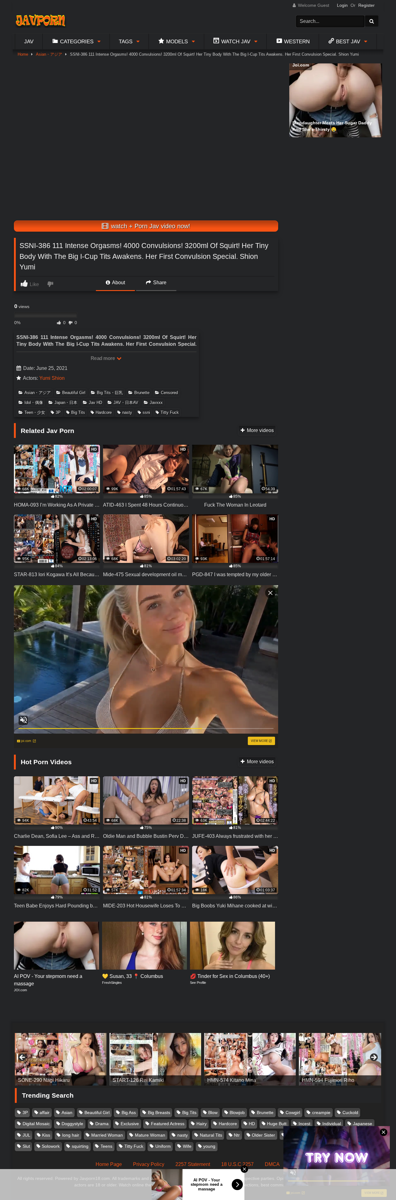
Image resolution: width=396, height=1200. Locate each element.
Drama (102, 1123)
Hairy (201, 1123)
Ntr (237, 1135)
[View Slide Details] (60, 1059)
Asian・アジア (49, 54)
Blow (212, 1112)
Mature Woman (150, 1135)
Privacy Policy (148, 1164)
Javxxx (156, 402)
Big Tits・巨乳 (110, 392)
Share (159, 282)
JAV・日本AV (126, 402)
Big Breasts (159, 1112)
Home (23, 54)
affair (45, 1112)
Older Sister (263, 1135)
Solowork (51, 1146)
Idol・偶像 (33, 402)
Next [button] (373, 1057)
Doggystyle (72, 1123)
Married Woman (107, 1135)
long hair (70, 1135)
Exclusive (130, 1123)
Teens (106, 1146)
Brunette (141, 392)
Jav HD (95, 402)
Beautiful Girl (73, 392)
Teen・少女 (34, 412)
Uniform (163, 1146)
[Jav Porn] (40, 21)
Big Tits (78, 412)
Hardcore (104, 412)
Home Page (109, 1164)
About (118, 282)
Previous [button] (22, 1057)
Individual (331, 1123)
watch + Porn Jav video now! (149, 226)
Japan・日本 (65, 402)
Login (342, 5)
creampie (321, 1112)
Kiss (46, 1135)
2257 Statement (192, 1164)
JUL (26, 1135)
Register (366, 5)
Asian (67, 1112)
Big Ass (129, 1112)
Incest (304, 1123)
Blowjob (237, 1112)
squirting (80, 1146)
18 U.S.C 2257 (237, 1164)
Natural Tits (211, 1135)
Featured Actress (167, 1123)
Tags (125, 41)
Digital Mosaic (36, 1123)
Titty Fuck (170, 412)
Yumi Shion (52, 378)
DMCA (272, 1164)
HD (252, 1123)
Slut (26, 1146)
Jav (28, 41)
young (209, 1146)
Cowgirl (293, 1112)
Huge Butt (276, 1123)
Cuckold (350, 1112)
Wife (187, 1146)
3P (58, 412)
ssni (146, 412)
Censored (169, 392)
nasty (127, 412)
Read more (103, 358)
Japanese (362, 1123)
